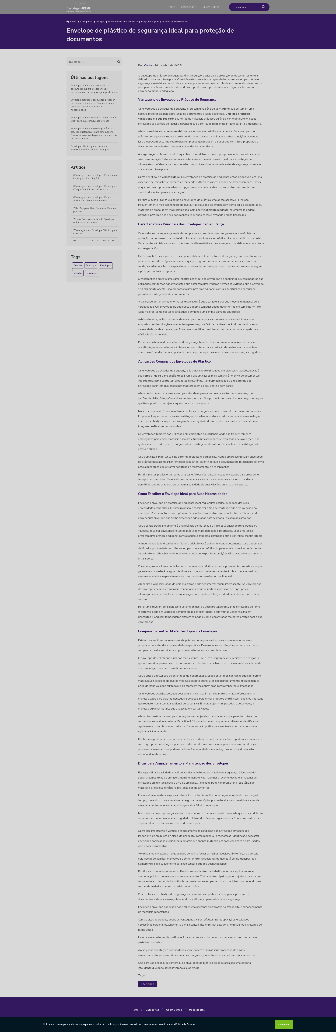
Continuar (283, 1024)
